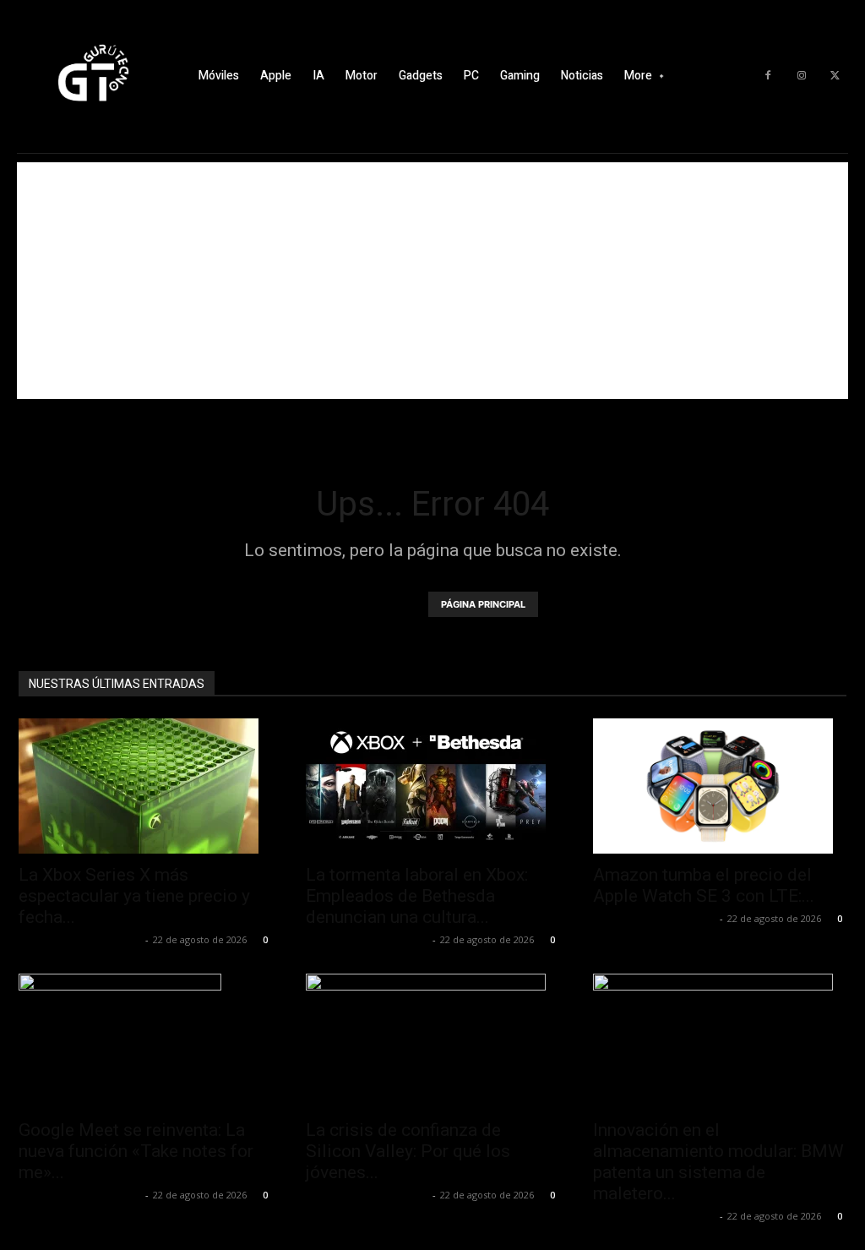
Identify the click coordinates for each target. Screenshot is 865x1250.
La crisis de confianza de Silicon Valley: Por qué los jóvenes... (408, 1151)
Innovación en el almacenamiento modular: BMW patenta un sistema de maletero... (718, 1162)
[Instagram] (801, 76)
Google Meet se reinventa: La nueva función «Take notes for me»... (136, 1151)
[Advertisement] (432, 280)
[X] (835, 76)
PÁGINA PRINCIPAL (483, 604)
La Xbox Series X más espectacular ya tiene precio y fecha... (134, 896)
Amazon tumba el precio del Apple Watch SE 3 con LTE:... (703, 885)
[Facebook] (768, 76)
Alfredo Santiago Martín (80, 939)
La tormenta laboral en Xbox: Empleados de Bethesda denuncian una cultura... (417, 896)
